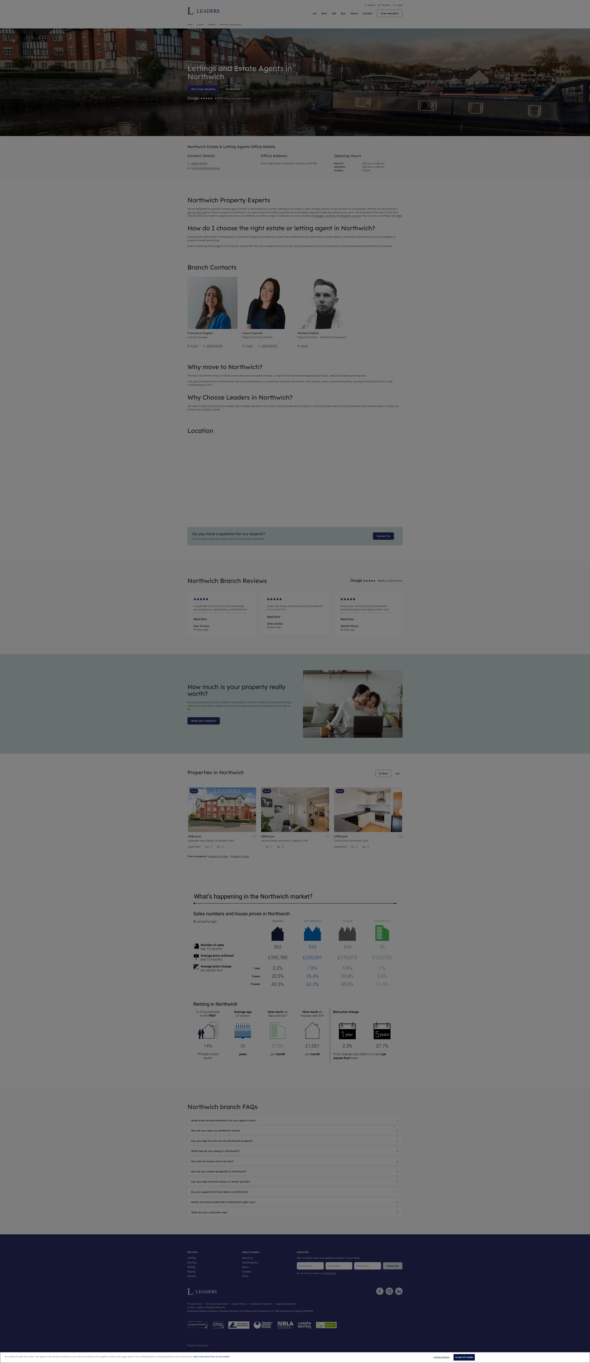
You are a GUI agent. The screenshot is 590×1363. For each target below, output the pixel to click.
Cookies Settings (441, 1357)
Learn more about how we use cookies (211, 1356)
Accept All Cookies (464, 1357)
